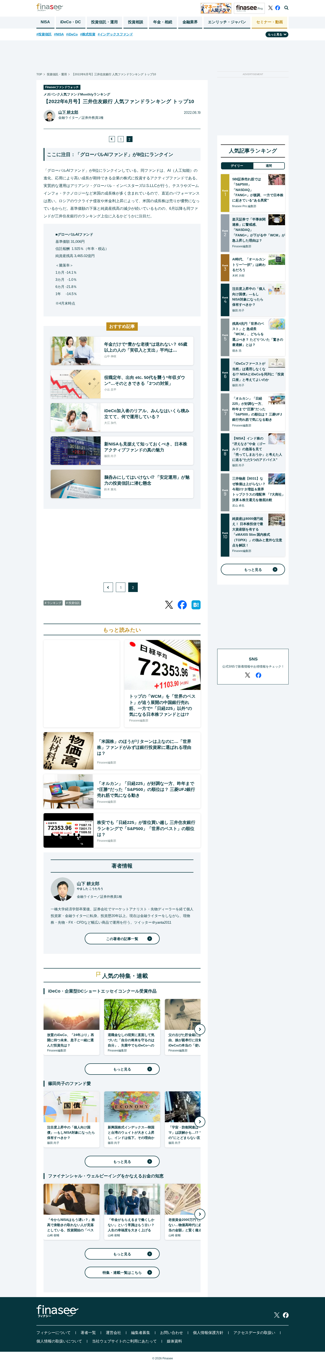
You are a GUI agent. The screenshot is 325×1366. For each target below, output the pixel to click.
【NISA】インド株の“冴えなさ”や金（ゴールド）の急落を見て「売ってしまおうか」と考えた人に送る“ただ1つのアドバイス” (257, 449)
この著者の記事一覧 (122, 939)
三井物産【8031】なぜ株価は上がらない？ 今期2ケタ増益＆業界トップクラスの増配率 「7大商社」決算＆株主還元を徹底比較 (258, 489)
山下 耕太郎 (68, 112)
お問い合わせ (171, 1333)
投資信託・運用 (104, 22)
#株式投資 (87, 34)
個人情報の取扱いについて (59, 1341)
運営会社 (113, 1333)
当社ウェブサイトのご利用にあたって (124, 1341)
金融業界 (190, 22)
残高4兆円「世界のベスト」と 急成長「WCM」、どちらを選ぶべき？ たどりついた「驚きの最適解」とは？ (257, 334)
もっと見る (122, 1069)
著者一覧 (88, 1333)
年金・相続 (162, 22)
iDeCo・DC (70, 22)
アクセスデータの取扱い (254, 1333)
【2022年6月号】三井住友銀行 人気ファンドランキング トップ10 (114, 74)
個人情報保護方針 (208, 1333)
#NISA (59, 34)
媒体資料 (174, 1341)
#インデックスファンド (115, 34)
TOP (39, 74)
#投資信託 (44, 34)
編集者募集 (140, 1333)
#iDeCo (72, 34)
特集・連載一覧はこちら (122, 1272)
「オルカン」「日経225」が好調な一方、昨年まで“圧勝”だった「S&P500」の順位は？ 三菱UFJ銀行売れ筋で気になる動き (257, 409)
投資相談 (135, 22)
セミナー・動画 (269, 22)
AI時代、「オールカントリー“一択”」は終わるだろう (249, 264)
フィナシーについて (53, 1333)
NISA (45, 22)
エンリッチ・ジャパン (227, 22)
